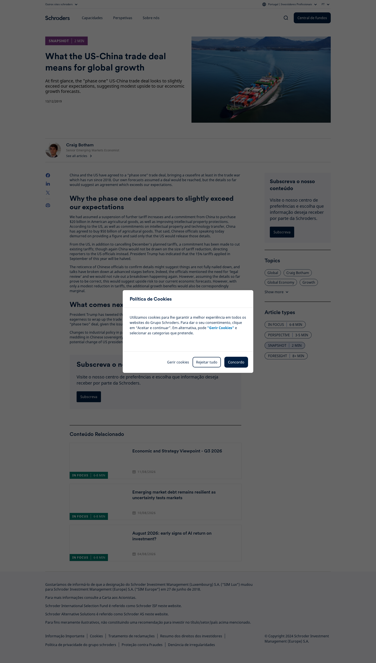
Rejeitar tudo (206, 362)
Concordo (236, 362)
